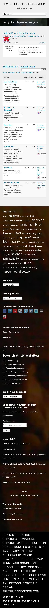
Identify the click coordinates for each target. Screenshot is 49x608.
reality (38, 250)
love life (15, 241)
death (27, 220)
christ (22, 216)
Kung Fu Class (25, 546)
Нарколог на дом (33, 36)
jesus (13, 238)
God (17, 233)
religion (6, 254)
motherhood (8, 246)
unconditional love (14, 267)
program (29, 250)
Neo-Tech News (10, 82)
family (23, 224)
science (16, 254)
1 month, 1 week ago (40, 148)
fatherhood (15, 229)
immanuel (6, 238)
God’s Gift (11, 575)
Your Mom (8, 168)
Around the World (20, 36)
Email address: (8, 421)
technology (26, 259)
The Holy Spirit (15, 263)
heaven (26, 233)
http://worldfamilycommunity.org (15, 372)
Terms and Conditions (20, 563)
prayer (20, 250)
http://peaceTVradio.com (12, 383)
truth (27, 263)
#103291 (42, 43)
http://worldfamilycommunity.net (15, 376)
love (6, 242)
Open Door (8, 125)
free (40, 229)
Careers (23, 542)
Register (23, 33)
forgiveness (31, 229)
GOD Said (35, 567)
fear (22, 229)
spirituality (11, 258)
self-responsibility (30, 255)
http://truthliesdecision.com (13, 364)
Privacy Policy (14, 567)
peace (39, 246)
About (7, 571)
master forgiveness (36, 242)
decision (38, 220)
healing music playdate (12, 508)
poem (6, 250)
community (8, 220)
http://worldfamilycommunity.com (15, 368)
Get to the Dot (26, 571)
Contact (9, 534)
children (14, 216)
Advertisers (23, 550)
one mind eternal (26, 246)
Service (9, 542)
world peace (22, 271)
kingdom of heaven (28, 237)
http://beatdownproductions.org (15, 379)
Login (32, 33)
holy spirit (37, 233)
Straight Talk (9, 146)
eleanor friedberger (10, 225)
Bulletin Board (10, 33)
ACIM (5, 216)
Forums (10, 36)
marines (24, 242)
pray (13, 250)
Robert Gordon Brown (11, 332)
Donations (27, 538)
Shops (24, 559)
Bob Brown (7, 337)
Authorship (12, 555)
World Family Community (12, 514)
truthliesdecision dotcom (12, 519)
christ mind (30, 216)
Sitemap (36, 559)
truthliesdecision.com (21, 591)
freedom (8, 233)
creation (18, 220)
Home (5, 73)
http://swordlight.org (10, 361)
